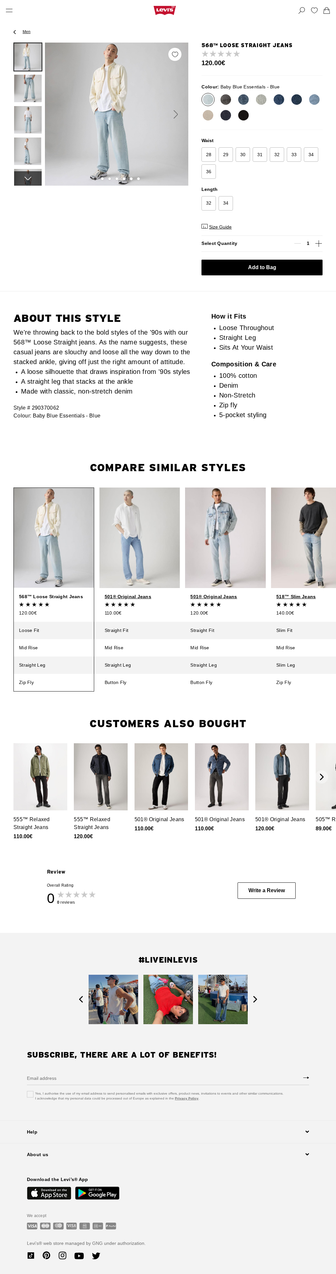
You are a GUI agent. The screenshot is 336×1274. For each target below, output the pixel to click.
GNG (97, 1243)
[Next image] (176, 114)
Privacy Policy (187, 1098)
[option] (27, 57)
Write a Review (266, 890)
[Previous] (81, 999)
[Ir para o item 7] (138, 178)
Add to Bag (262, 267)
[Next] (28, 178)
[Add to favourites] (174, 54)
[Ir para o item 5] (124, 178)
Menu (9, 10)
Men (27, 31)
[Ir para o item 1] (95, 178)
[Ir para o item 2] (102, 178)
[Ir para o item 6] (131, 178)
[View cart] (327, 10)
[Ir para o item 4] (116, 178)
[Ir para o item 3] (109, 178)
